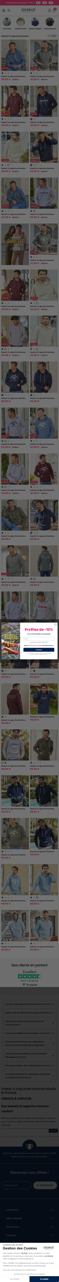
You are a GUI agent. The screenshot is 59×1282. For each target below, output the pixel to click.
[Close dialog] (55, 624)
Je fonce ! (39, 650)
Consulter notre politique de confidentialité (19, 1270)
